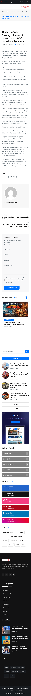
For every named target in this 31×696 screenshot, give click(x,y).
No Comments (8, 48)
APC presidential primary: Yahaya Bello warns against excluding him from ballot (14, 78)
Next (28, 222)
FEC (23, 545)
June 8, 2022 (20, 44)
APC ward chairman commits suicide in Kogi (15, 218)
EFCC (17, 545)
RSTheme (19, 690)
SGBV (21, 540)
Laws (4, 545)
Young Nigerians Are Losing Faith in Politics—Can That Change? (19, 374)
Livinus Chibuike (8, 44)
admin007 (15, 631)
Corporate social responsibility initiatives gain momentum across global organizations (19, 628)
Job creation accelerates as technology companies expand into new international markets (20, 638)
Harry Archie (8, 326)
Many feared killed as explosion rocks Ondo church (16, 85)
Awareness (14, 540)
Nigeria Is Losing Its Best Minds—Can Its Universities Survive (19, 385)
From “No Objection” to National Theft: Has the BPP (19, 365)
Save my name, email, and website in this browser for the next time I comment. (16, 280)
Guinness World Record (16, 536)
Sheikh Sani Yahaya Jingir (10, 532)
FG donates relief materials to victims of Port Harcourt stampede (16, 225)
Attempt (5, 540)
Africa (10, 545)
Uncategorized (9, 319)
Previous (4, 215)
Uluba (4, 536)
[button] (24, 297)
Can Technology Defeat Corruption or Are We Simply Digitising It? (19, 2)
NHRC (21, 532)
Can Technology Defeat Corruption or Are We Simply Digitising (19, 395)
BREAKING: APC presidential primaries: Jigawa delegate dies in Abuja (14, 71)
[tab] (15, 358)
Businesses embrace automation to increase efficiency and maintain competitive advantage (19, 647)
